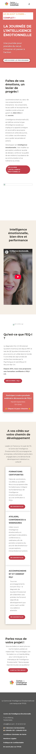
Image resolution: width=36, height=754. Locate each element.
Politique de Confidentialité (13, 742)
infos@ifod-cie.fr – (9, 724)
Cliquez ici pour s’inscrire (18, 409)
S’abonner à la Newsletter (15, 728)
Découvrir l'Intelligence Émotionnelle (14, 170)
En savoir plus (17, 506)
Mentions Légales (9, 738)
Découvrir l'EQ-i (13, 381)
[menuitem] (29, 4)
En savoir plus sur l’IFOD (12, 747)
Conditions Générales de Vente (14, 734)
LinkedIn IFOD (21, 730)
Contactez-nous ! (18, 670)
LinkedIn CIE (10, 730)
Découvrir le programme (17, 60)
